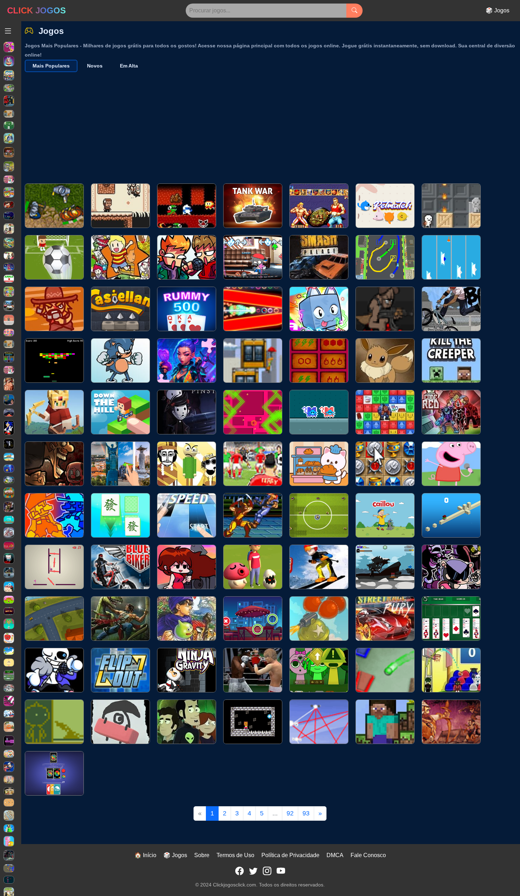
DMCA (335, 855)
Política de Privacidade (290, 855)
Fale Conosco (368, 855)
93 (306, 813)
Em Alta (129, 66)
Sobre (201, 855)
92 (290, 813)
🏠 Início (145, 855)
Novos (95, 66)
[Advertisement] (272, 125)
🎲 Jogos (497, 10)
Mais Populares (51, 66)
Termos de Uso (235, 855)
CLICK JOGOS (36, 10)
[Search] (354, 11)
